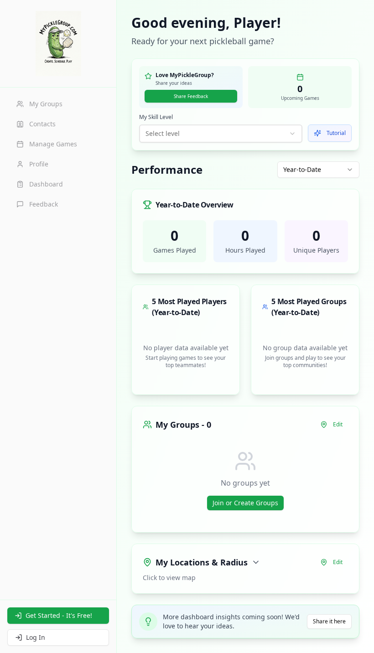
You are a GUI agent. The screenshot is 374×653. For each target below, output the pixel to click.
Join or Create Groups (245, 502)
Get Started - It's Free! (59, 615)
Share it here (329, 621)
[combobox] (220, 133)
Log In (35, 637)
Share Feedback (191, 96)
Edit (338, 424)
